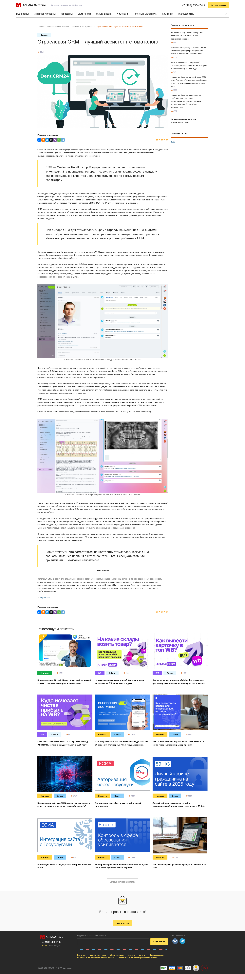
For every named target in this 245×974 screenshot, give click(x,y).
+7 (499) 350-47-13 (193, 5)
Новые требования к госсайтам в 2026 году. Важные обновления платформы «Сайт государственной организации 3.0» (121, 744)
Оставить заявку (218, 5)
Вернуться (44, 597)
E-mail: (51, 945)
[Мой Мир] (47, 140)
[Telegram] (63, 140)
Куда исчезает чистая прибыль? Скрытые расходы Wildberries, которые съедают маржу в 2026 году (189, 65)
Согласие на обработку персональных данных (138, 957)
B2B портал (22, 13)
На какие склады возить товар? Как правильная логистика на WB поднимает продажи (187, 35)
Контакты (131, 954)
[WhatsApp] (59, 140)
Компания (167, 13)
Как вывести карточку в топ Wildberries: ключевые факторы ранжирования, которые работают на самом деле (189, 50)
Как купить (81, 954)
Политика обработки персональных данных (95, 957)
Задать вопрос (122, 923)
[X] (51, 140)
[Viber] (55, 140)
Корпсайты (67, 13)
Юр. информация (157, 954)
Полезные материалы (145, 13)
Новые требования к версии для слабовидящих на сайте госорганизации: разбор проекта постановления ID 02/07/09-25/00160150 (186, 101)
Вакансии (143, 954)
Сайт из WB (84, 13)
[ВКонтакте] (39, 140)
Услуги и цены (104, 13)
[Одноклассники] (43, 140)
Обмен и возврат (117, 954)
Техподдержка (186, 13)
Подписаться (159, 941)
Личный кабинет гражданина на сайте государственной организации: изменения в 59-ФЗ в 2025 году (179, 806)
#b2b (173, 141)
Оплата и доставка (98, 954)
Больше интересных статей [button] (122, 881)
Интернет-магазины (45, 13)
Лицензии (122, 13)
